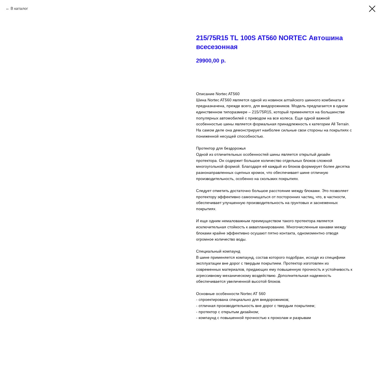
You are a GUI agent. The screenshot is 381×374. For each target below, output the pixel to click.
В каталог (19, 8)
